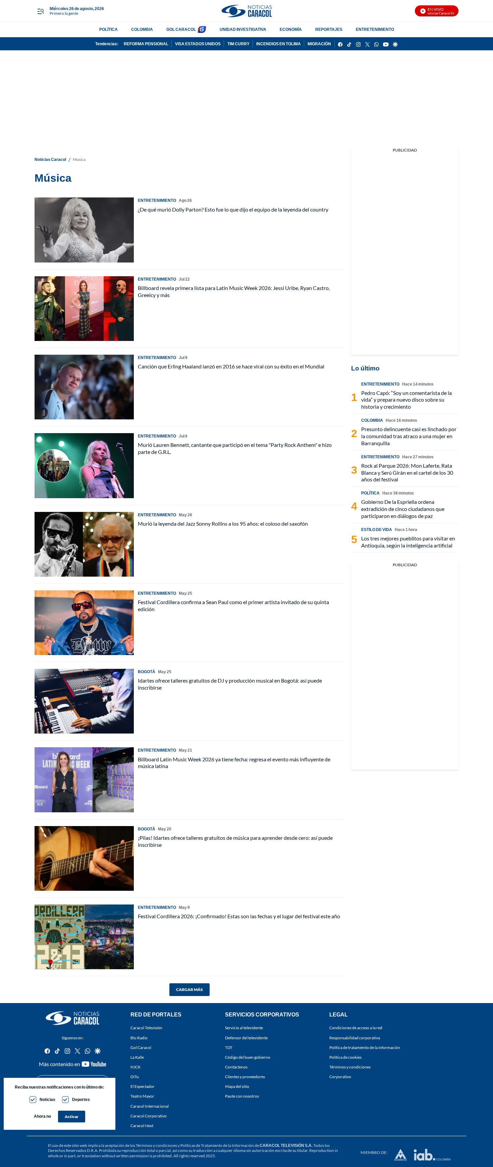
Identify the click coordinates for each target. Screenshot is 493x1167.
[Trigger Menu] (40, 11)
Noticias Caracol (50, 159)
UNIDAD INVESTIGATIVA (243, 29)
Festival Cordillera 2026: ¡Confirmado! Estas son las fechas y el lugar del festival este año (239, 916)
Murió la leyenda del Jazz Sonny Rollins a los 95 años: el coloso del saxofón (223, 523)
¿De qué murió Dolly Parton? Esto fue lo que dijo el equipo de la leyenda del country (233, 209)
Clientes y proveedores (245, 1076)
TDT (228, 1047)
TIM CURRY (238, 43)
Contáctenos (236, 1066)
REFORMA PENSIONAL (146, 43)
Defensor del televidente (246, 1037)
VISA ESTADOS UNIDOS (198, 43)
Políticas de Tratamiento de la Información (217, 1145)
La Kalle (137, 1057)
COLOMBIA (142, 29)
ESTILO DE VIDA (376, 529)
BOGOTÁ (146, 671)
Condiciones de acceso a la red (355, 1028)
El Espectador (142, 1086)
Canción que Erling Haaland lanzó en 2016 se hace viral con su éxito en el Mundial (231, 366)
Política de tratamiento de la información (364, 1047)
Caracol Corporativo (148, 1115)
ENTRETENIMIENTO (375, 29)
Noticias (47, 1099)
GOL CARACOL (181, 29)
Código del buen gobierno (247, 1057)
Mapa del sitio (237, 1086)
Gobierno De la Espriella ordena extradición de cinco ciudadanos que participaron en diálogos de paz (402, 509)
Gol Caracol (140, 1047)
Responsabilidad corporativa (354, 1037)
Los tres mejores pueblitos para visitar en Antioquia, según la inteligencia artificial (408, 541)
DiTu (134, 1076)
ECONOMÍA (291, 29)
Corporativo (340, 1076)
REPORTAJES (328, 29)
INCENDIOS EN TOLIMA (278, 43)
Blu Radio (139, 1037)
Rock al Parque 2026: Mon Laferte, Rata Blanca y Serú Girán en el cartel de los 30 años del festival (407, 472)
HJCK (135, 1066)
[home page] (246, 11)
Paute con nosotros (242, 1096)
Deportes (81, 1099)
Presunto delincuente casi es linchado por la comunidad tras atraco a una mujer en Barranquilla (408, 436)
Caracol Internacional (149, 1106)
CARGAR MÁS (189, 989)
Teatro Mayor (142, 1096)
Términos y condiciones (350, 1066)
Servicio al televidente (244, 1028)
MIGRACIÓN (319, 43)
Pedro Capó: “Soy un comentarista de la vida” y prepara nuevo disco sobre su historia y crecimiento (406, 400)
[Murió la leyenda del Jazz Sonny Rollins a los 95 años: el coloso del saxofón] (84, 544)
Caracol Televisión (146, 1028)
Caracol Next (141, 1125)
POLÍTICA (108, 29)
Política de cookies (345, 1057)
